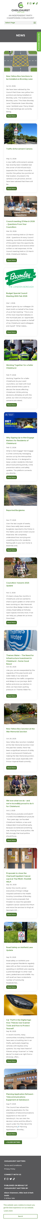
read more (11, 116)
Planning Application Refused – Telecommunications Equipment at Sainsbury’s (20, 1097)
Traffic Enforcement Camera (19, 149)
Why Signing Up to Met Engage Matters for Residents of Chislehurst (20, 440)
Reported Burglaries (15, 510)
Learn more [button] (8, 1211)
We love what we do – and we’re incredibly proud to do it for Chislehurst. (20, 803)
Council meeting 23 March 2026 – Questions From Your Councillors (20, 224)
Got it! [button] (20, 1216)
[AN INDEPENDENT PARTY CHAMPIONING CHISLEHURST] (20, 9)
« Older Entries (13, 1142)
